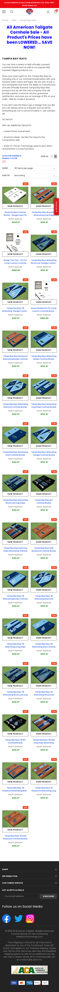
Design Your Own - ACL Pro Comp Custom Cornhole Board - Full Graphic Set (15, 263)
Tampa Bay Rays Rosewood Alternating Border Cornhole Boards (15, 359)
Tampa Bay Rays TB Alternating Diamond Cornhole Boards (44, 599)
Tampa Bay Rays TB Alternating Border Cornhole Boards (15, 599)
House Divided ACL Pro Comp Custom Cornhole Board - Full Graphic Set (44, 311)
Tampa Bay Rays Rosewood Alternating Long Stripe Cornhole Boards (44, 215)
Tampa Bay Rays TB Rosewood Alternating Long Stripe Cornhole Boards (44, 791)
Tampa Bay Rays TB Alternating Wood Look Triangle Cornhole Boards (44, 695)
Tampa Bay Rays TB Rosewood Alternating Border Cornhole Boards (15, 791)
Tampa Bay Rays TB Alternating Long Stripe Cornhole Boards (15, 647)
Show (5, 168)
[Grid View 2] (55, 156)
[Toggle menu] (4, 11)
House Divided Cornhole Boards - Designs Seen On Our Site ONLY (15, 215)
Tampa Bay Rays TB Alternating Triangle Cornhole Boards (15, 311)
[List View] (51, 156)
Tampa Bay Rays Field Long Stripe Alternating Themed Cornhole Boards (15, 551)
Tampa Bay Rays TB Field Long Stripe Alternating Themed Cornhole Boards (43, 743)
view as (44, 156)
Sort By (6, 175)
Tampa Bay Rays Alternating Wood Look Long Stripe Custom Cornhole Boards (15, 503)
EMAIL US (32, 5)
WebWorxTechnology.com (29, 936)
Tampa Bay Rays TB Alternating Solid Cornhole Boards (43, 647)
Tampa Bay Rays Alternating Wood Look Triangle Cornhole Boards (44, 263)
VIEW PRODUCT (15, 206)
